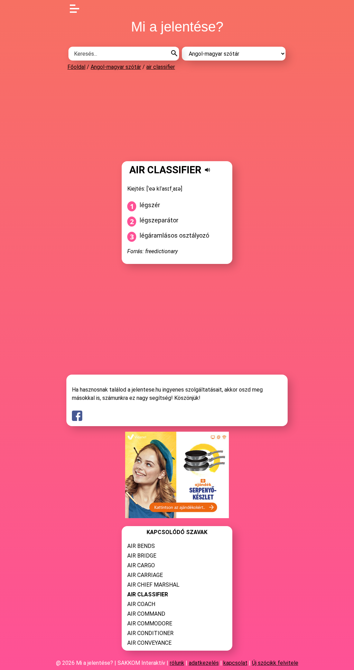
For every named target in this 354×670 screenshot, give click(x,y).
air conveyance (149, 643)
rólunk (177, 663)
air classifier (160, 67)
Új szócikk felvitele (275, 663)
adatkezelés (204, 663)
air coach (141, 604)
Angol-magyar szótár (116, 67)
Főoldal (76, 67)
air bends (141, 546)
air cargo (141, 565)
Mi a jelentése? (177, 26)
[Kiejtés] (207, 170)
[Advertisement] (177, 115)
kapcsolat (235, 663)
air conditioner (150, 633)
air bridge (141, 555)
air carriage (145, 575)
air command (146, 614)
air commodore (149, 623)
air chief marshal (153, 584)
